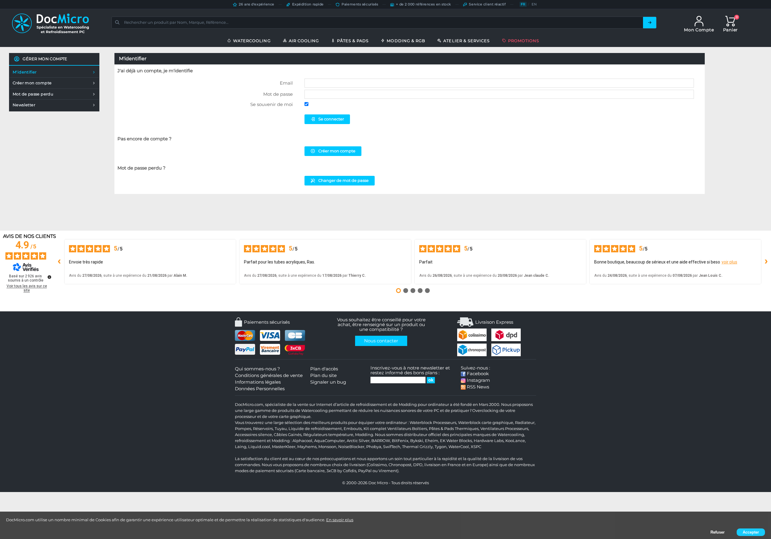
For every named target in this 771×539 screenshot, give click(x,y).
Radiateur (525, 422)
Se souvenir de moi (271, 104)
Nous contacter (381, 341)
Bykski (416, 440)
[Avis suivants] (766, 261)
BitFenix (400, 440)
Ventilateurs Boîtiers (407, 428)
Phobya (373, 446)
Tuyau (281, 428)
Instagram (478, 380)
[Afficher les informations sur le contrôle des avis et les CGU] (49, 277)
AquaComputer (329, 440)
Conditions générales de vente (269, 375)
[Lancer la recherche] (649, 22)
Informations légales (258, 382)
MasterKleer (283, 446)
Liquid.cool (259, 446)
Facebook (477, 373)
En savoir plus (339, 519)
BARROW (380, 440)
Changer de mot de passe (343, 180)
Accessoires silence (253, 434)
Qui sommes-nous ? (257, 369)
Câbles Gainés (287, 434)
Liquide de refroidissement (315, 428)
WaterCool (458, 446)
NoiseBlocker (351, 446)
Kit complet (375, 428)
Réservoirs (263, 428)
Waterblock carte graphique (485, 422)
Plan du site (323, 375)
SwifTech (391, 446)
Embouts (353, 428)
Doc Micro (378, 483)
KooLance (515, 440)
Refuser (717, 532)
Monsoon (327, 446)
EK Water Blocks (456, 440)
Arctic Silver (358, 440)
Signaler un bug (328, 382)
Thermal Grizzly (417, 446)
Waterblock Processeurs (433, 422)
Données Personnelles (260, 388)
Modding (364, 434)
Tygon (441, 446)
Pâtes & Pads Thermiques (454, 428)
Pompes (243, 428)
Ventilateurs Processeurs (504, 428)
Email (286, 83)
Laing (240, 446)
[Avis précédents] (59, 261)
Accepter (751, 532)
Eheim (431, 440)
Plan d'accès (324, 369)
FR (523, 4)
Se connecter (331, 119)
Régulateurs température (328, 434)
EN (534, 4)
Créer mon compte (336, 150)
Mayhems (307, 446)
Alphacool (302, 440)
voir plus (729, 262)
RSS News (477, 387)
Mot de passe (278, 94)
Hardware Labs (489, 440)
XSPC (476, 446)
